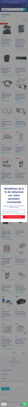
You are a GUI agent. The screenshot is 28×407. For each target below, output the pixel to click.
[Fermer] (25, 186)
